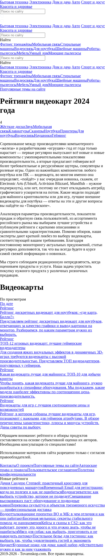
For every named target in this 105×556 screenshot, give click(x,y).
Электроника (40, 2)
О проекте (24, 465)
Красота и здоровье (16, 6)
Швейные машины (71, 49)
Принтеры (68, 131)
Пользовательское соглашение (52, 470)
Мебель (23, 53)
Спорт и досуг (93, 2)
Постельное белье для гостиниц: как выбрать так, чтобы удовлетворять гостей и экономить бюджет (46, 540)
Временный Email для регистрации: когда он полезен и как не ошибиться (51, 489)
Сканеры (36, 131)
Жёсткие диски (12, 127)
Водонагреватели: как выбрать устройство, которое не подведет (49, 494)
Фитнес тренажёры (16, 44)
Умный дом (38, 53)
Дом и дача (61, 2)
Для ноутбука (44, 49)
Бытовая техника (14, 2)
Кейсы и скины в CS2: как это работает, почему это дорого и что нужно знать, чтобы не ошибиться (48, 527)
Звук (29, 127)
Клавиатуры (19, 131)
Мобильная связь (46, 44)
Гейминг (59, 135)
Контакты (8, 465)
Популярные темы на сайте (22, 89)
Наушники (43, 135)
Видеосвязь (23, 49)
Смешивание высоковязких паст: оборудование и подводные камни (45, 500)
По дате (6, 304)
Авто (76, 2)
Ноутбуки (52, 131)
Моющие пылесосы (64, 53)
